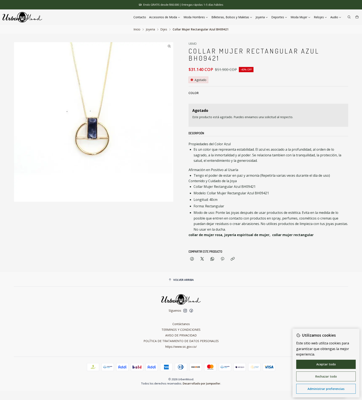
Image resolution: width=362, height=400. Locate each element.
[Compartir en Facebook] (192, 259)
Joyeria (150, 29)
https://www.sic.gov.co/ (181, 347)
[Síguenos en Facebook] (191, 310)
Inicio (137, 29)
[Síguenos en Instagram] (185, 310)
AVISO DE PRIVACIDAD (181, 335)
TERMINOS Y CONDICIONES (181, 330)
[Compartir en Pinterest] (222, 259)
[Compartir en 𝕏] (202, 259)
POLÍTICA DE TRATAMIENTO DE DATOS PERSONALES (181, 341)
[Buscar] (349, 17)
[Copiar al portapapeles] (232, 259)
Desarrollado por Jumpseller (201, 383)
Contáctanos (181, 324)
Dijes (163, 29)
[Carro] (356, 17)
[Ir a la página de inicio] (22, 17)
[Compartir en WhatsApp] (212, 259)
